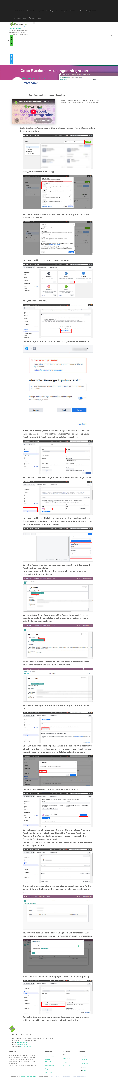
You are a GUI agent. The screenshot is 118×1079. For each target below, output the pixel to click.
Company (34, 39)
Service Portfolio (49, 1065)
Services (43, 39)
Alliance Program (82, 39)
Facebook (84, 1059)
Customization (31, 11)
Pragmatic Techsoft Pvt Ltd (28, 1076)
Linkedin (84, 1056)
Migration (41, 11)
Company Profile (49, 1056)
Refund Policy (66, 1076)
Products (53, 39)
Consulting (49, 11)
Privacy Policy (55, 1076)
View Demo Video (29, 78)
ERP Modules (66, 1058)
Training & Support (61, 11)
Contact (93, 39)
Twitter (84, 1067)
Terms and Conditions (79, 1076)
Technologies (63, 39)
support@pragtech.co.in (88, 11)
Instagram (85, 1063)
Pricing (73, 39)
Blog (46, 1069)
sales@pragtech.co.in (23, 1044)
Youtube (84, 1070)
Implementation (19, 11)
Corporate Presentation (48, 1060)
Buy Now (43, 78)
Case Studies (48, 1072)
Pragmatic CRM (67, 1065)
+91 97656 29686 (21, 18)
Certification (73, 11)
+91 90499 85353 (22, 1042)
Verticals (65, 1062)
